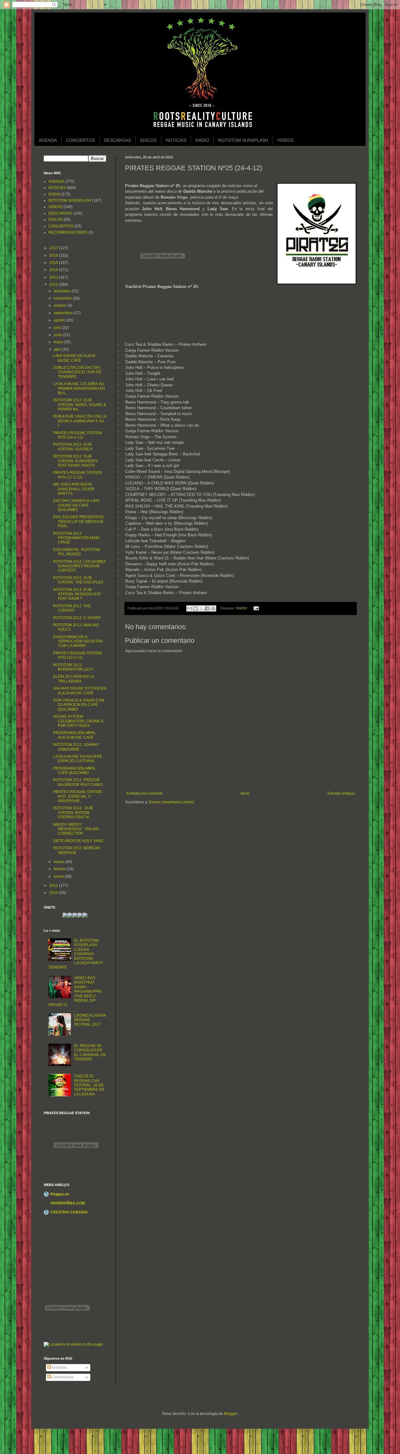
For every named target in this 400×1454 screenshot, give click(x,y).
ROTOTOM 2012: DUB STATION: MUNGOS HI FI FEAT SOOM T (77, 594)
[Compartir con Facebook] (207, 608)
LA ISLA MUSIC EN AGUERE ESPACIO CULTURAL (77, 758)
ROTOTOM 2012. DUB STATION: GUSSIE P (72, 446)
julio (58, 327)
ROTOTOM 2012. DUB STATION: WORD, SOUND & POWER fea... (79, 404)
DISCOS (148, 140)
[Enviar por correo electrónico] (189, 608)
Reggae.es (59, 1194)
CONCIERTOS (80, 140)
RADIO (202, 140)
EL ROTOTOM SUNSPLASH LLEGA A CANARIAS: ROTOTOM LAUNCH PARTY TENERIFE (75, 954)
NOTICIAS (176, 140)
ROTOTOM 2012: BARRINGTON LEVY (73, 667)
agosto (60, 320)
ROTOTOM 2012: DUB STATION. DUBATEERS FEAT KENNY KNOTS (75, 461)
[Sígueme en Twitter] (70, 916)
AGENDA (48, 140)
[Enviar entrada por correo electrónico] (255, 608)
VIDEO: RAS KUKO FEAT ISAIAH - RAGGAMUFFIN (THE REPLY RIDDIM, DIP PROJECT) (75, 991)
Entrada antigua (341, 793)
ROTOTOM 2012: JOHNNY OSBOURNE (76, 746)
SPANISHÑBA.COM (67, 1203)
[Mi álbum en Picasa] (85, 916)
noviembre (63, 298)
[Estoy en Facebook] (75, 916)
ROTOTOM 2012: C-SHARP (77, 618)
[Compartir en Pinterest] (213, 608)
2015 (54, 263)
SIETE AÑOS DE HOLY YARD (78, 841)
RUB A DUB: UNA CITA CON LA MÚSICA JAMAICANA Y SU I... (79, 421)
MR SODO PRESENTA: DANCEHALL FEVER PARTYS (73, 489)
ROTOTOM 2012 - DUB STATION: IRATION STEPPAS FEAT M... (73, 812)
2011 (54, 885)
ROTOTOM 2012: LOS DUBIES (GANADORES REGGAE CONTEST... (79, 566)
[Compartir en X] (201, 608)
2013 (54, 277)
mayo (59, 342)
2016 (54, 255)
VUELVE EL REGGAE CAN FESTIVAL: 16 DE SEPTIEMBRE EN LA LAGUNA (89, 1085)
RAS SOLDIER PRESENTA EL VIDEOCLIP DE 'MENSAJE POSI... (79, 521)
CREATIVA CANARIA (69, 1212)
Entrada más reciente (145, 793)
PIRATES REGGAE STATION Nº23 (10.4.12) (77, 655)
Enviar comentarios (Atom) (171, 802)
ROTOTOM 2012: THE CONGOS (72, 608)
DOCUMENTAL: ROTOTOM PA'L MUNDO (76, 552)
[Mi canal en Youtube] (80, 916)
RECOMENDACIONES (68, 232)
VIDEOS (285, 140)
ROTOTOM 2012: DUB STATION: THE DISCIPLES (78, 580)
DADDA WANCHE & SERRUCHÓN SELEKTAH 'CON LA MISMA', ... (78, 641)
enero (59, 876)
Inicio (245, 793)
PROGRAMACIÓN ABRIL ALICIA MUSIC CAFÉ (74, 735)
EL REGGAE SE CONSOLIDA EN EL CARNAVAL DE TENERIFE (90, 1052)
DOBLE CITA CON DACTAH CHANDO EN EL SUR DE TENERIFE (77, 372)
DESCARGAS (117, 140)
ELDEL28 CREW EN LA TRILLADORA (73, 678)
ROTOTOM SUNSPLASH (243, 140)
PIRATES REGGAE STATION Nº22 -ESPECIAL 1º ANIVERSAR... (77, 796)
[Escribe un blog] (195, 608)
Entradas (59, 1367)
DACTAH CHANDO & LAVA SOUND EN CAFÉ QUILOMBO (76, 505)
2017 (54, 248)
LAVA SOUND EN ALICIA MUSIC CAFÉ (74, 358)
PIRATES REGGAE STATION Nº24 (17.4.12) (77, 474)
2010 (54, 893)
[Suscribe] (65, 916)
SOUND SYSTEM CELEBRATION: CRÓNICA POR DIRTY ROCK (78, 721)
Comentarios (62, 1377)
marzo (59, 862)
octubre (61, 305)
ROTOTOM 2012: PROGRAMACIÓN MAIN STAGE (76, 538)
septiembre (64, 313)
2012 (54, 284)
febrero (60, 869)
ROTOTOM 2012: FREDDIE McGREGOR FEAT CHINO (77, 782)
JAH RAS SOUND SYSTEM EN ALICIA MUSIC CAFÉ (79, 690)
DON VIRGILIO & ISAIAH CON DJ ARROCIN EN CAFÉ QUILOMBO (78, 705)
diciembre (63, 291)
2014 (54, 270)
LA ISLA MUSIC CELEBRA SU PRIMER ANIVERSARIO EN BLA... (79, 388)
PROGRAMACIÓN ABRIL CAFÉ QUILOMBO (74, 770)
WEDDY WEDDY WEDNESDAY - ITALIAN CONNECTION (76, 829)
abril (58, 349)
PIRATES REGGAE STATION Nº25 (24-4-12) (77, 435)
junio (58, 335)
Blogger (230, 1414)
